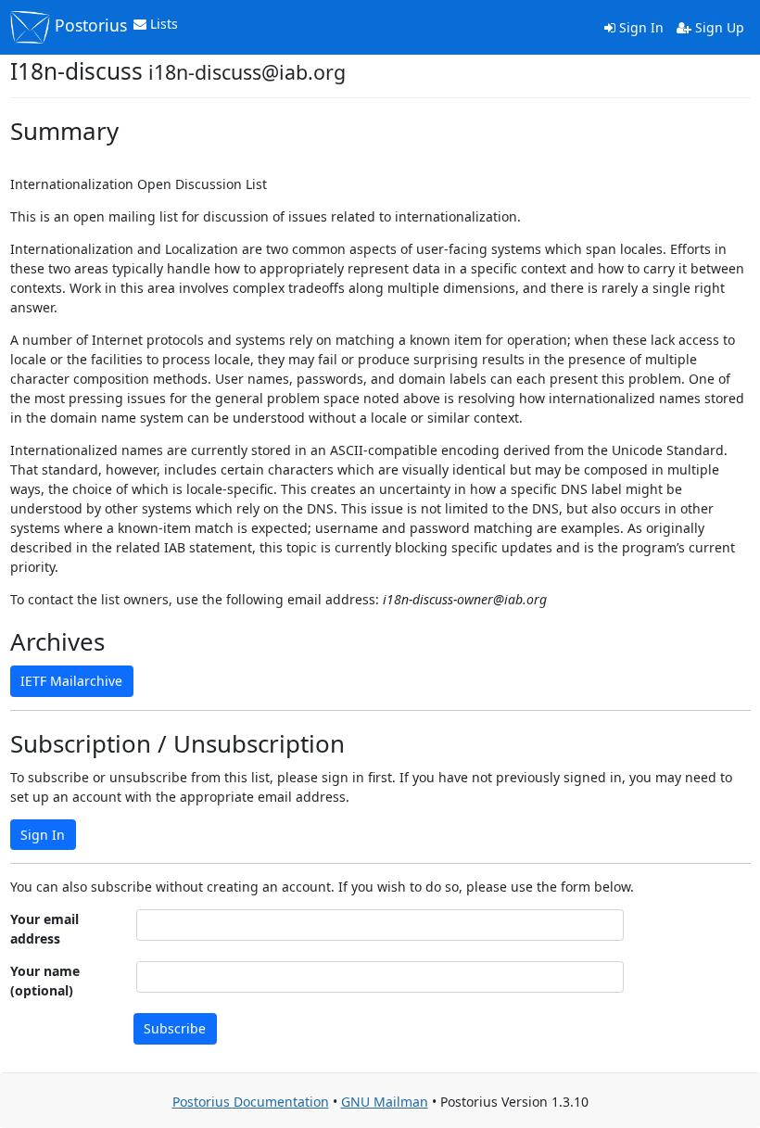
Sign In (639, 27)
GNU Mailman (384, 1101)
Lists (162, 23)
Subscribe (175, 1028)
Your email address (44, 928)
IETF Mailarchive (71, 681)
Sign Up (717, 27)
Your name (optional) (45, 980)
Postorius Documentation (250, 1101)
